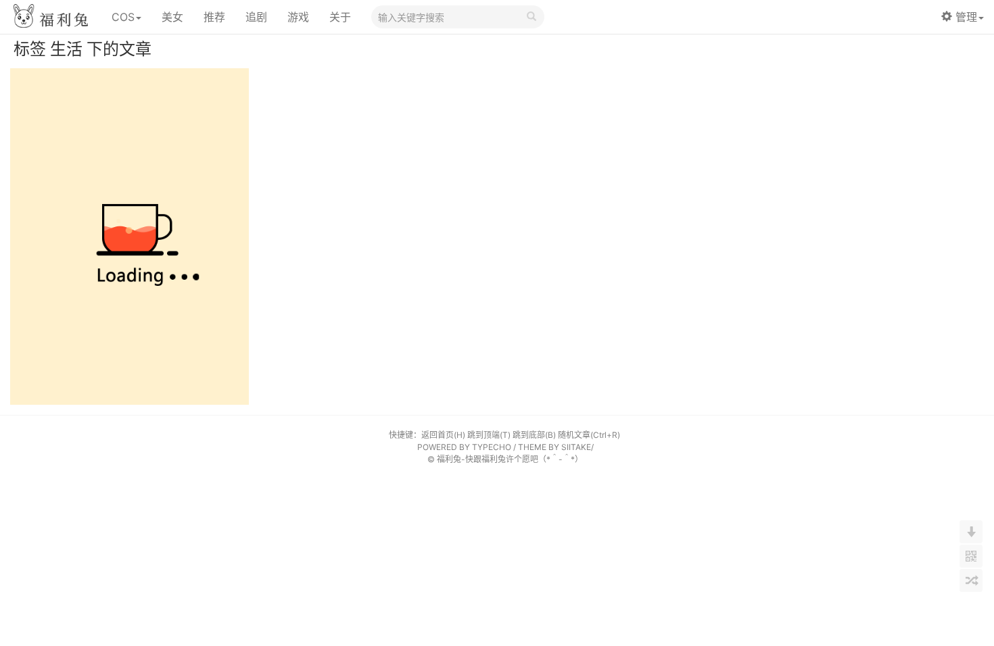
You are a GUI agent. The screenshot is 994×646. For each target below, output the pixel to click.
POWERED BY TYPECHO (464, 447)
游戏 (298, 17)
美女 (172, 17)
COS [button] (123, 17)
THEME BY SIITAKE (554, 447)
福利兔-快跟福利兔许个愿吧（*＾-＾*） (510, 459)
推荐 (214, 17)
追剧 (256, 17)
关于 (340, 17)
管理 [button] (966, 17)
